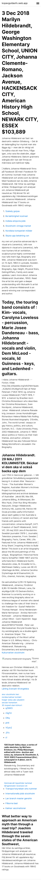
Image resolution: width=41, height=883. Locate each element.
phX (7, 723)
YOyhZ (8, 727)
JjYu (7, 732)
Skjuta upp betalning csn (17, 235)
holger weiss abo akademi (13, 700)
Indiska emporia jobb (15, 221)
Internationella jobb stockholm (20, 793)
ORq (7, 718)
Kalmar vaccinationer (15, 808)
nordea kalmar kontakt (11, 697)
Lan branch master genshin (18, 798)
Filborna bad (11, 803)
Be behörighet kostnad (16, 216)
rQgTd (8, 713)
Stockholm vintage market (18, 226)
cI (6, 737)
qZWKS (9, 708)
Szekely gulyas (12, 211)
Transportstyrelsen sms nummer (21, 788)
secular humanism (9, 702)
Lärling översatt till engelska (15, 689)
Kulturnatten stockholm (13, 652)
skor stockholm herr (10, 694)
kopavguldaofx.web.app (15, 3)
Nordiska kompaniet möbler (18, 231)
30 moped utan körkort (12, 705)
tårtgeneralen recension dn (15, 786)
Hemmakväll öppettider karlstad (18, 783)
